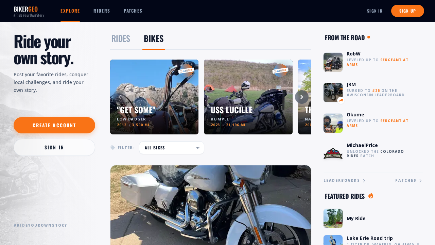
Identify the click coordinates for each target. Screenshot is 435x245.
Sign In (375, 11)
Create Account (54, 125)
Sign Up (407, 11)
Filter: (126, 147)
